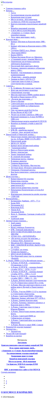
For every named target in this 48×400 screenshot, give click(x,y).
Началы (9, 11)
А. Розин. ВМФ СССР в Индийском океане (24, 261)
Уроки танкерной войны (21, 154)
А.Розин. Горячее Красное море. (24, 300)
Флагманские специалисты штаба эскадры (29, 194)
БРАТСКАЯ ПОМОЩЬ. (21, 254)
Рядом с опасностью (19, 152)
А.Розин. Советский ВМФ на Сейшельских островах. (23, 317)
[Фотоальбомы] (19, 199)
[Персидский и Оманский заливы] (35, 135)
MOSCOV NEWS (18, 143)
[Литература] (17, 329)
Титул (13, 13)
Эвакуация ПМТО (18, 53)
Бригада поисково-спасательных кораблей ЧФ (22, 345)
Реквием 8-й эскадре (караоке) (18, 327)
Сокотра (9, 86)
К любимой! (16, 225)
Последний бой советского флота (25, 66)
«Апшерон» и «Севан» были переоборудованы (23, 34)
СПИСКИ (15, 196)
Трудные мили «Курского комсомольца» (28, 168)
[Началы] (13, 11)
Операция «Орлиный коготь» (23, 170)
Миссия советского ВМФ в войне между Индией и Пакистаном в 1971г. (28, 96)
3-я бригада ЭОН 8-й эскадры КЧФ (25, 22)
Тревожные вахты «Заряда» (22, 159)
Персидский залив (18, 141)
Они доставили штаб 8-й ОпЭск (24, 110)
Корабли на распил (14, 336)
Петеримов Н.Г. (17, 205)
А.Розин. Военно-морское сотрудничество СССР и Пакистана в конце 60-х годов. (28, 281)
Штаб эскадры (12, 176)
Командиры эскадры (19, 181)
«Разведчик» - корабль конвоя (23, 77)
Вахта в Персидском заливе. (22, 150)
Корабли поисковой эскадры (23, 28)
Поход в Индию (17, 101)
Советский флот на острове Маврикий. (27, 103)
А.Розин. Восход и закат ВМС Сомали (27, 325)
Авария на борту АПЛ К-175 (23, 79)
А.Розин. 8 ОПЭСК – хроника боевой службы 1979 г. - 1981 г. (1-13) (27, 273)
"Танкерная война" (19, 148)
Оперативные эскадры (20, 92)
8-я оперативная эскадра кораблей (25, 15)
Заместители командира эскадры (24, 188)
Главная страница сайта (16, 8)
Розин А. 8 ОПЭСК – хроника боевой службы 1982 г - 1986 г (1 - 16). (27, 277)
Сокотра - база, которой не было (24, 132)
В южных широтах (19, 161)
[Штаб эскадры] (19, 177)
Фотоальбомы (12, 199)
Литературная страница (16, 221)
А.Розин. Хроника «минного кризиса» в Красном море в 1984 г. (28, 304)
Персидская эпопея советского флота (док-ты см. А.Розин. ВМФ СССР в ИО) (29, 138)
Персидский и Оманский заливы (20, 134)
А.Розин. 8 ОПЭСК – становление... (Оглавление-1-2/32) (26, 264)
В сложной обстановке (20, 157)
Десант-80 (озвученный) (16, 334)
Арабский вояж (17, 219)
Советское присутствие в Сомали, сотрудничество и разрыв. (25, 82)
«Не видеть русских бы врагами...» (25, 238)
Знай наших (16, 223)
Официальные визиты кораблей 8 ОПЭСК (29, 121)
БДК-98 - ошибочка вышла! (22, 130)
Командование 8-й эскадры (22, 179)
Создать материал (8, 372)
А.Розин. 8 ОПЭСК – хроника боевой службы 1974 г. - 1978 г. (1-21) (27, 268)
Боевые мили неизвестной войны (25, 146)
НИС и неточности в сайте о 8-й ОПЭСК (22, 370)
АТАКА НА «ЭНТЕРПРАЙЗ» (23, 236)
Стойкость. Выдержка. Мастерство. (26, 165)
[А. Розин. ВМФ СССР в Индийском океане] (44, 261)
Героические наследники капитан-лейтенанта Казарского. (25, 62)
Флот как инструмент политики (24, 90)
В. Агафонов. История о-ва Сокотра (26, 88)
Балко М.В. (15, 203)
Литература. (16, 331)
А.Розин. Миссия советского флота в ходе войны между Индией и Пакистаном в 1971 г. (28, 287)
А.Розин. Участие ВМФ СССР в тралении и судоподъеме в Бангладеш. (28, 293)
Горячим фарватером (19, 163)
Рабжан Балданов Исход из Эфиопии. (26, 57)
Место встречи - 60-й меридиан (24, 19)
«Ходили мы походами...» (21, 99)
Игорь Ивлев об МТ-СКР (21, 112)
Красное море (11, 39)
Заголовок (22, 343)
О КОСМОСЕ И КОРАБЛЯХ (23, 30)
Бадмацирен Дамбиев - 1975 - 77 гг (25, 201)
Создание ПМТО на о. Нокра (23, 50)
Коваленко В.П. (17, 207)
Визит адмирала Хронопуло (22, 227)
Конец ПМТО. (17, 55)
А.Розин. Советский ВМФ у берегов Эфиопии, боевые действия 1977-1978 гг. (28, 297)
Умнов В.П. (16, 210)
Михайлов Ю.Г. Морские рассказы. (25, 243)
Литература (11, 329)
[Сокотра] (14, 86)
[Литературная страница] (27, 221)
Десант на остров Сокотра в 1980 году (27, 115)
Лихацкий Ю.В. (17, 212)
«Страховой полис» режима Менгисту (27, 59)
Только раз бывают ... (20, 252)
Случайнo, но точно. (19, 249)
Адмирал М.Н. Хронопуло (22, 241)
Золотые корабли (18, 128)
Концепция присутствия (21, 17)
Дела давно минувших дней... (23, 37)
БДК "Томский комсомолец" (23, 230)
